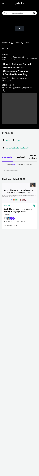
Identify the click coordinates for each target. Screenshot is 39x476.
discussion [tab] (7, 157)
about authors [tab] (33, 156)
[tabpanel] (19, 168)
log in (14, 164)
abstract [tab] (21, 157)
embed (5, 49)
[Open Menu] (3, 3)
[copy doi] (5, 90)
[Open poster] (5, 22)
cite (27, 43)
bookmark (6, 43)
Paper (18, 140)
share (18, 43)
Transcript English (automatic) (18, 148)
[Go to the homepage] (19, 3)
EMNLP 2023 (18, 179)
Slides (8, 140)
